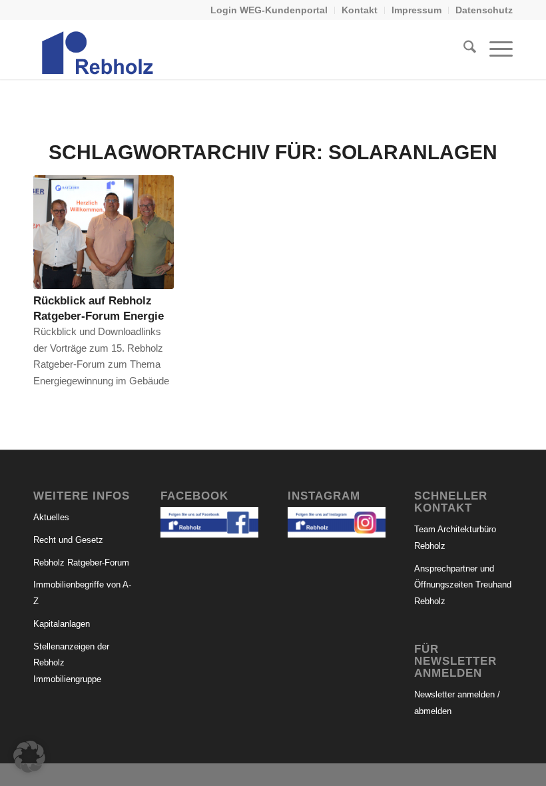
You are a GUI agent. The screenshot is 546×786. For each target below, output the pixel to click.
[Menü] (494, 49)
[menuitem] (269, 10)
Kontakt (360, 10)
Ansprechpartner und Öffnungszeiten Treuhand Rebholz (462, 585)
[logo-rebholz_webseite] (98, 49)
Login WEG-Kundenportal (269, 10)
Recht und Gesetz (68, 540)
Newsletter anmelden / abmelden (457, 702)
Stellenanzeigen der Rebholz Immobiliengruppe (71, 663)
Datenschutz (484, 10)
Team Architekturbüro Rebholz (455, 537)
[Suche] (463, 49)
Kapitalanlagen (61, 624)
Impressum (416, 10)
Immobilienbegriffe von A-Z (82, 593)
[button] (29, 756)
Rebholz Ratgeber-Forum (81, 563)
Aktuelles (51, 517)
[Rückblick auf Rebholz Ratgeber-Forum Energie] (103, 232)
